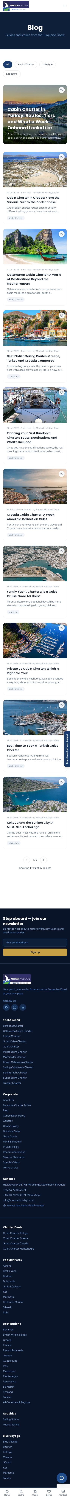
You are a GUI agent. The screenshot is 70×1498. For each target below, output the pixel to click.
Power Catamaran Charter (18, 1062)
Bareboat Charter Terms (17, 1105)
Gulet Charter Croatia (15, 1243)
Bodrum (7, 1276)
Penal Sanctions (12, 1141)
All (7, 64)
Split (5, 1312)
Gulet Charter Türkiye (15, 1233)
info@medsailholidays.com (18, 1200)
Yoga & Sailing (11, 1424)
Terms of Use (10, 1167)
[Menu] (65, 6)
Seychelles (9, 1381)
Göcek (7, 1462)
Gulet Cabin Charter (14, 1041)
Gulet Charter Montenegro (18, 1248)
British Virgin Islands (15, 1334)
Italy (5, 1366)
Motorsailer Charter (14, 1057)
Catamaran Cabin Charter (17, 1031)
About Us (8, 1100)
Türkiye (7, 1397)
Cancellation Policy (14, 1115)
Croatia (7, 1340)
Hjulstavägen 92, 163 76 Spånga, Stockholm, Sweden (34, 1184)
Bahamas (8, 1329)
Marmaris (8, 1297)
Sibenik (7, 1307)
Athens (7, 1265)
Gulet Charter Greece (16, 1238)
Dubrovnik (9, 1281)
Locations (12, 73)
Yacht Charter (26, 64)
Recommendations (14, 1152)
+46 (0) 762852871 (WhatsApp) (22, 1195)
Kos (5, 1291)
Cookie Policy (11, 1126)
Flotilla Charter (11, 1036)
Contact (8, 1120)
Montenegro (10, 1376)
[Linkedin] (22, 1007)
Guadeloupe (10, 1360)
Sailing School (11, 1419)
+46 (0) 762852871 (14, 1189)
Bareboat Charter (13, 1025)
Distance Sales (11, 1131)
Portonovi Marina (13, 1302)
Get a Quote (10, 1136)
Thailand (8, 1392)
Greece (7, 1355)
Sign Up (35, 952)
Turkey (7, 1478)
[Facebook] (6, 1007)
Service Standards (13, 1157)
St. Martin (8, 1386)
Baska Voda (9, 1271)
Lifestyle (48, 64)
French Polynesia (13, 1350)
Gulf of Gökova (12, 1286)
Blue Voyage (10, 1441)
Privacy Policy (11, 1146)
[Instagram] (14, 1007)
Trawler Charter (12, 1083)
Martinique (9, 1371)
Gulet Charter (11, 1046)
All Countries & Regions (16, 1402)
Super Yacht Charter (15, 1077)
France (7, 1345)
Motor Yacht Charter (15, 1051)
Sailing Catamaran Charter (18, 1067)
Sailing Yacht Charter (15, 1072)
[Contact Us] (62, 1478)
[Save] (62, 90)
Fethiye (7, 1452)
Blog (5, 1110)
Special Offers (11, 1162)
